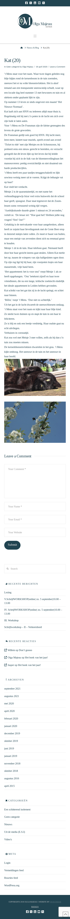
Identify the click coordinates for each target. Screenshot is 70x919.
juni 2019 (9, 748)
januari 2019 (10, 756)
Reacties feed (11, 877)
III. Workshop (11, 620)
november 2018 (12, 763)
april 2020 (9, 711)
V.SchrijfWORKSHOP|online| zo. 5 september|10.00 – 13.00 (32, 601)
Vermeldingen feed (14, 870)
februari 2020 (11, 718)
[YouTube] (39, 2)
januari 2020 (10, 726)
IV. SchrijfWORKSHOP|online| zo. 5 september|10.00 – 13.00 (33, 611)
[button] (35, 36)
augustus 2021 (11, 696)
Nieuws (8, 824)
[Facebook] (26, 2)
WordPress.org (11, 885)
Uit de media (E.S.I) (14, 832)
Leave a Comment (57, 67)
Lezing (7, 592)
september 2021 (12, 688)
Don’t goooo (25, 650)
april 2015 (9, 786)
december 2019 (12, 733)
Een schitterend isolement (17, 809)
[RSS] (43, 2)
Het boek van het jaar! (36, 657)
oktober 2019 (11, 741)
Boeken (35, 907)
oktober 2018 (11, 770)
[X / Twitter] (30, 2)
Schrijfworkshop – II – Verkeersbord (23, 627)
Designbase (55, 902)
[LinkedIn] (35, 2)
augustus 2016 (11, 778)
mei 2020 (9, 703)
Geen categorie (12, 67)
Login (7, 862)
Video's (8, 839)
